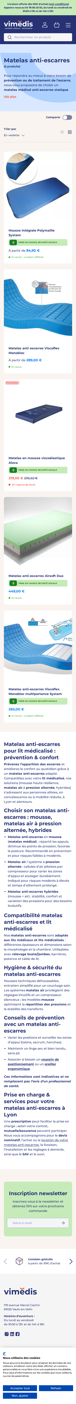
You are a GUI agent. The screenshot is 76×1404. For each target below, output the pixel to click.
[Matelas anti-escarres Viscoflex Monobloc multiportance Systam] (38, 644)
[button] (56, 25)
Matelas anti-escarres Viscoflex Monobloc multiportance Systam (35, 691)
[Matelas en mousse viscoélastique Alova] (38, 413)
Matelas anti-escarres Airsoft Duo (36, 576)
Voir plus (10, 96)
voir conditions (59, 4)
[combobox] (38, 37)
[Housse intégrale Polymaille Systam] (38, 186)
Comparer (53, 117)
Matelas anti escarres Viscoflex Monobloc (34, 350)
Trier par (10, 129)
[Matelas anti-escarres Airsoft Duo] (38, 531)
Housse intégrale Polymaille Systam (32, 233)
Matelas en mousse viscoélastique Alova (37, 460)
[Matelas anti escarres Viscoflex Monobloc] (38, 303)
